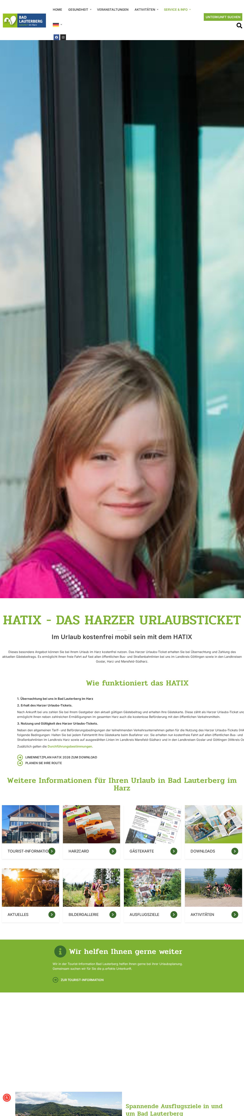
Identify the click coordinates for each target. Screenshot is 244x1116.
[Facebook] (56, 37)
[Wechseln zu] (57, 25)
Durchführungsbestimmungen (70, 746)
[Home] (24, 20)
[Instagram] (63, 37)
